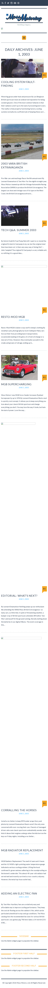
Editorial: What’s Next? (19, 595)
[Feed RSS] (2, 3)
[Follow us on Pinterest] (18, 3)
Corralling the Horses (19, 810)
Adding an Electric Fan (19, 893)
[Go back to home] (24, 16)
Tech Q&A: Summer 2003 (18, 230)
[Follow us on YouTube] (15, 3)
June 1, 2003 (24, 89)
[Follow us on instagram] (11, 3)
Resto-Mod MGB (13, 316)
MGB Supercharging (16, 384)
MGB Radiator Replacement (22, 850)
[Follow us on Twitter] (8, 3)
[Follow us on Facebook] (5, 3)
